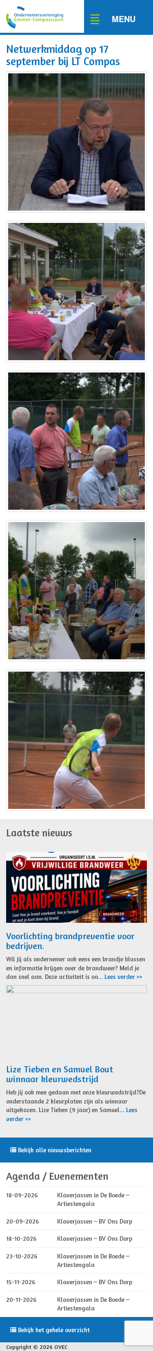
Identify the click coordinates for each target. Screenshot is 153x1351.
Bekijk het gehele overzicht (53, 1330)
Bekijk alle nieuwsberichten (53, 1150)
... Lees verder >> (120, 977)
